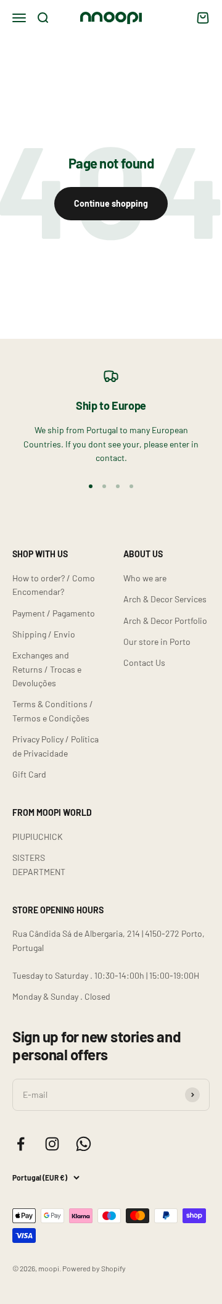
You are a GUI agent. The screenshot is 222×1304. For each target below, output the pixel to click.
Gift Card (29, 774)
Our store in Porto (157, 641)
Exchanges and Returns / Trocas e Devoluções (46, 669)
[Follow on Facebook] (20, 1144)
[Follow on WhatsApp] (83, 1144)
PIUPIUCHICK (37, 836)
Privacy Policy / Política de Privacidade (55, 746)
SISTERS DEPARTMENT (38, 864)
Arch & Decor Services (165, 599)
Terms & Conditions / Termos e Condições (52, 711)
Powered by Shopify (94, 1268)
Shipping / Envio (43, 634)
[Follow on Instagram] (52, 1144)
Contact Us (144, 662)
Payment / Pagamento (53, 613)
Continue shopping (111, 203)
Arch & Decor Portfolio (165, 620)
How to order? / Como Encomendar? (53, 585)
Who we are (144, 578)
